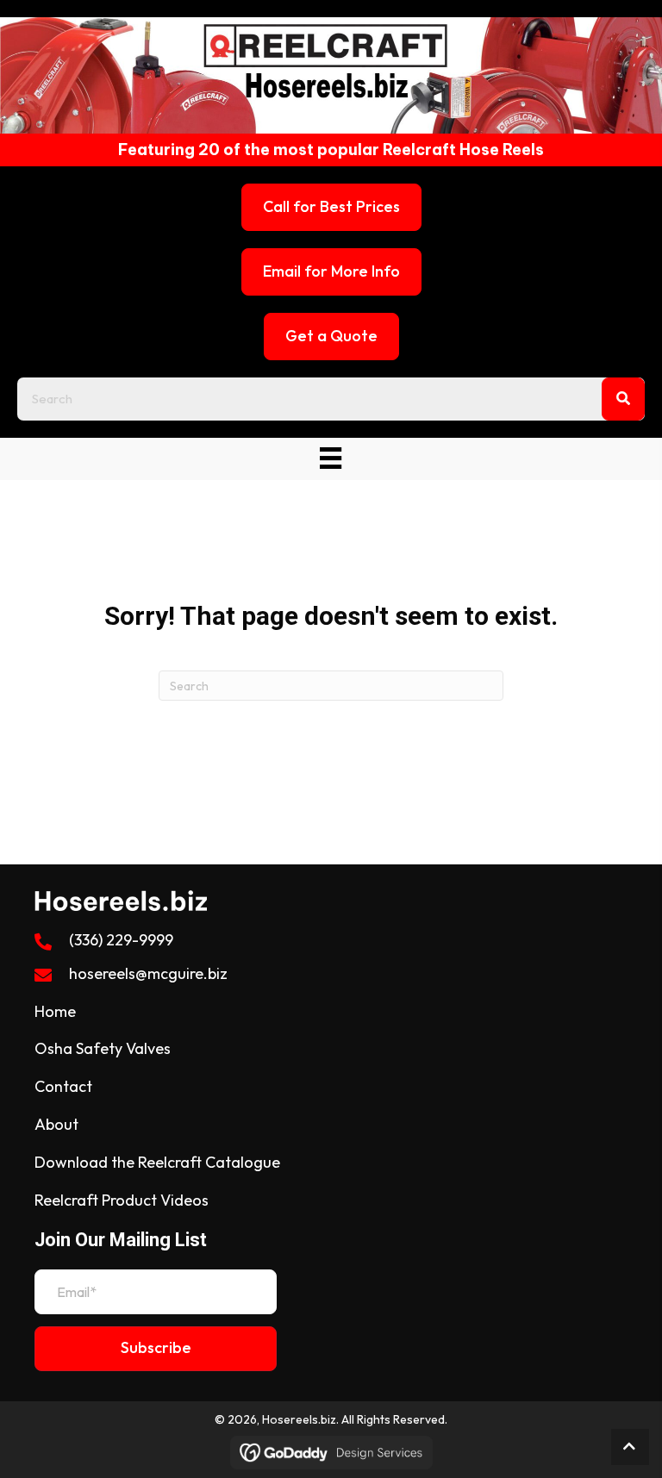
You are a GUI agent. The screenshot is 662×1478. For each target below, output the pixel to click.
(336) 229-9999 (121, 940)
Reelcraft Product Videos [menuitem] (121, 1200)
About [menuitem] (56, 1124)
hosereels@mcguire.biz (148, 973)
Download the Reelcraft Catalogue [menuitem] (157, 1162)
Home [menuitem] (55, 1011)
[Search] (623, 399)
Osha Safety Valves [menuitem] (102, 1048)
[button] (155, 1348)
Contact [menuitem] (63, 1086)
